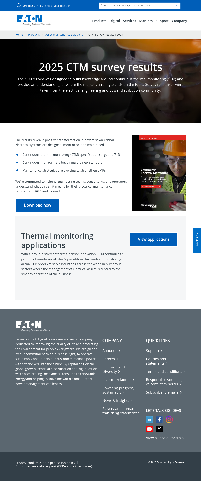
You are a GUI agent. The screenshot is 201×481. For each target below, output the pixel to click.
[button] (197, 240)
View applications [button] (154, 239)
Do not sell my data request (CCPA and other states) (53, 466)
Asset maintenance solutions (64, 34)
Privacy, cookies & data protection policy (45, 463)
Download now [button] (37, 205)
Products (34, 34)
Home (19, 34)
